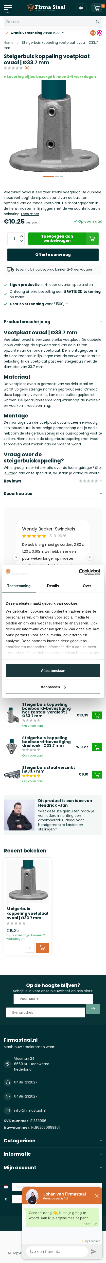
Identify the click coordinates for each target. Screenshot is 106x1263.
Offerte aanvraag (53, 254)
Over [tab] (87, 586)
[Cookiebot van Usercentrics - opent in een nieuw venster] (78, 572)
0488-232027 (25, 1082)
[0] (96, 8)
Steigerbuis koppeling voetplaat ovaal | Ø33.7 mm (27, 913)
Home (9, 42)
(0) (27, 68)
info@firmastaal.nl (30, 1110)
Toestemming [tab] (19, 586)
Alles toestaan (53, 670)
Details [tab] (53, 586)
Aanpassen (50, 687)
